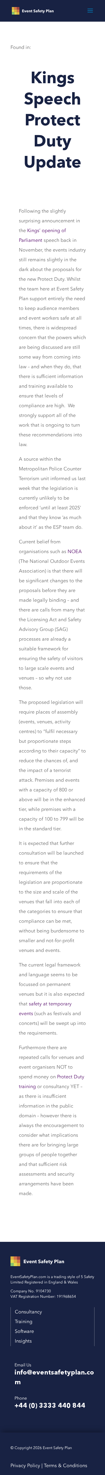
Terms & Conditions (65, 1465)
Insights (23, 1341)
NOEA (75, 551)
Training (21, 1321)
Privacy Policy (25, 1465)
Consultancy (28, 1312)
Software (23, 1331)
